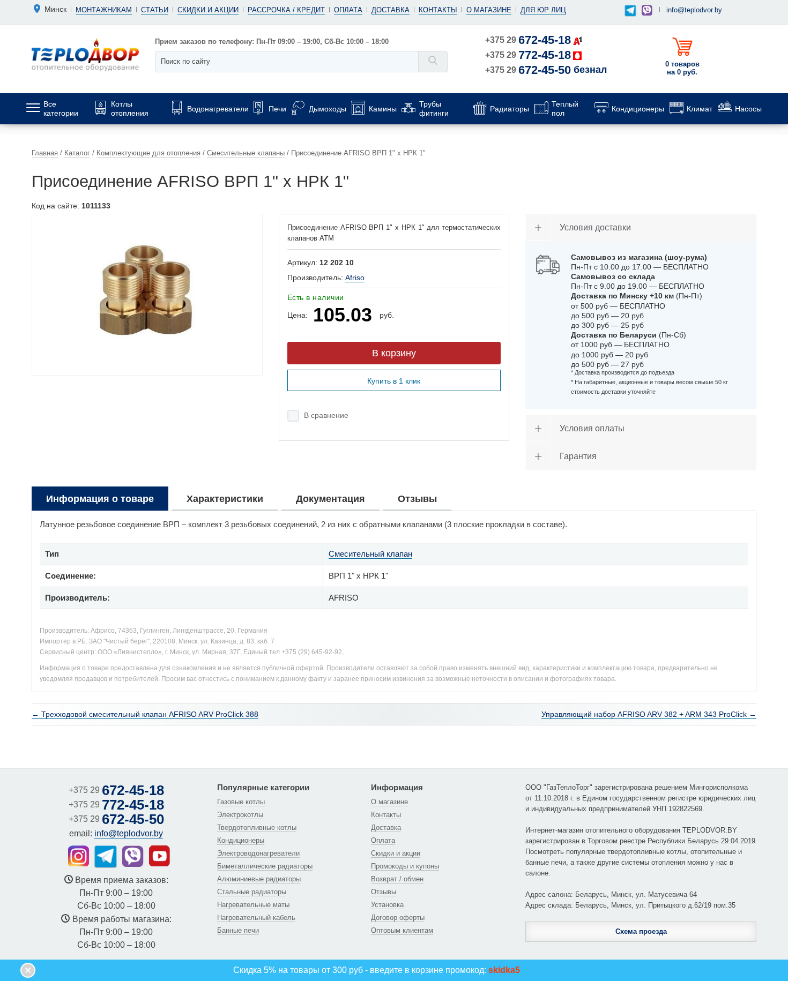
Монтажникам (104, 10)
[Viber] (647, 10)
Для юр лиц (543, 10)
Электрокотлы (240, 815)
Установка (387, 905)
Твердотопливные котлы (256, 827)
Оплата (348, 10)
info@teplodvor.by (694, 10)
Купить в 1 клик (393, 381)
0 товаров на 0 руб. (682, 68)
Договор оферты (398, 917)
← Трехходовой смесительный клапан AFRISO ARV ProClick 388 (145, 714)
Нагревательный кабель (256, 917)
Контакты (438, 10)
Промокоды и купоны (405, 866)
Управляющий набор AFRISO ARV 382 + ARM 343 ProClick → (648, 714)
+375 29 (528, 40)
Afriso (355, 277)
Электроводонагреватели (258, 853)
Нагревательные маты (253, 905)
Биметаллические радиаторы (265, 866)
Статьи (154, 10)
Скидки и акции (208, 10)
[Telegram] (630, 11)
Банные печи (238, 930)
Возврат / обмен (397, 879)
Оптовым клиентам (402, 930)
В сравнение (326, 415)
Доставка (390, 10)
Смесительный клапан (370, 553)
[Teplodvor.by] (85, 54)
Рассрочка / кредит (286, 10)
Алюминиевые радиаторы (259, 879)
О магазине (488, 10)
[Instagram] (78, 855)
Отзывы (383, 892)
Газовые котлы (241, 802)
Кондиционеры (240, 840)
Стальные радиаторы (251, 892)
